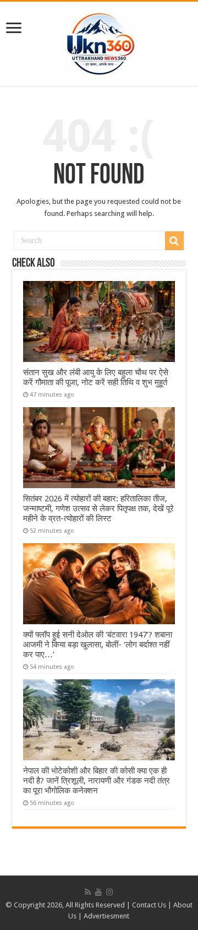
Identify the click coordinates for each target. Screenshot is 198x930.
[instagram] (109, 892)
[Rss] (88, 892)
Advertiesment (106, 916)
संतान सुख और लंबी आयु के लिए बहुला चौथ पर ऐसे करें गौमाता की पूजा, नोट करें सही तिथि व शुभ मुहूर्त (95, 377)
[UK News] (99, 42)
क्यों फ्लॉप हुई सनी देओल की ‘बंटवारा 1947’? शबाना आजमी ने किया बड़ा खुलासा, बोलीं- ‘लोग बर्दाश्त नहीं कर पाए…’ (97, 644)
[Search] (174, 240)
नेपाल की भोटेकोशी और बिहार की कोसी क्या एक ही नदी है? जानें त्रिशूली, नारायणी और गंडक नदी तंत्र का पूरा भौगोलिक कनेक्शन (96, 781)
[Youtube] (98, 892)
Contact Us (149, 905)
